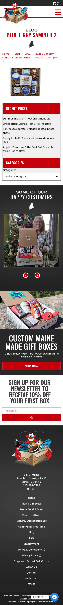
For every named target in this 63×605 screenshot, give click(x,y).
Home (31, 497)
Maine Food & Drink (31, 509)
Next (37, 275)
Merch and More (31, 515)
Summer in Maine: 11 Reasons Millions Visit (27, 118)
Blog (31, 532)
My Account (32, 578)
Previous (25, 275)
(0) (58, 3)
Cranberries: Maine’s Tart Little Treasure (27, 124)
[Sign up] (31, 417)
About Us (31, 566)
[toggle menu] (58, 12)
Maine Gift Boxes (31, 503)
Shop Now (31, 366)
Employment (31, 543)
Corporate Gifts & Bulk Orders (31, 561)
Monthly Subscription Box (31, 520)
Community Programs (31, 526)
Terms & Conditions (30, 549)
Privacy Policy (30, 555)
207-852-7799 (31, 485)
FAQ (31, 538)
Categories (9, 170)
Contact (31, 572)
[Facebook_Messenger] (54, 597)
